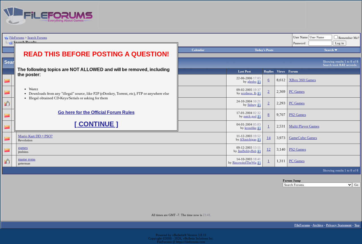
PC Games (297, 91)
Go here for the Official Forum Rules (96, 112)
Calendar (198, 50)
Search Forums (37, 37)
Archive (318, 225)
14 (269, 138)
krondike (251, 127)
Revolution (25, 140)
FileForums (16, 37)
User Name (300, 37)
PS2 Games (297, 115)
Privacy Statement (339, 225)
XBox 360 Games (302, 80)
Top (356, 225)
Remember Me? (349, 37)
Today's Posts (264, 50)
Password (299, 43)
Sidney (252, 104)
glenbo (252, 81)
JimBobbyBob (247, 151)
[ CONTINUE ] (96, 124)
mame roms (26, 159)
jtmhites (23, 151)
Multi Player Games (304, 126)
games (23, 148)
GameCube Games (303, 138)
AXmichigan (248, 139)
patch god (250, 116)
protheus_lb (249, 93)
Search (329, 50)
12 (269, 149)
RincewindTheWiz (244, 162)
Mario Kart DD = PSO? (35, 136)
